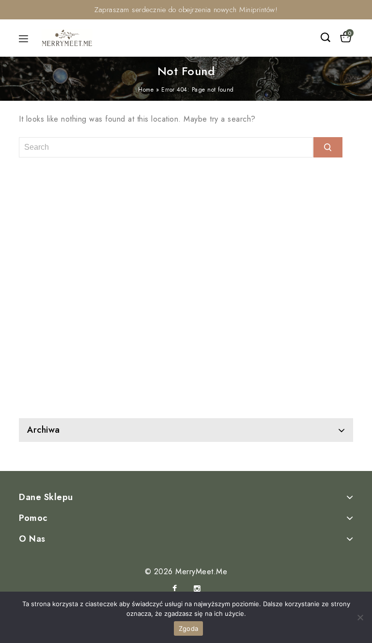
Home (146, 89)
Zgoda (188, 628)
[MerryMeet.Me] (67, 37)
